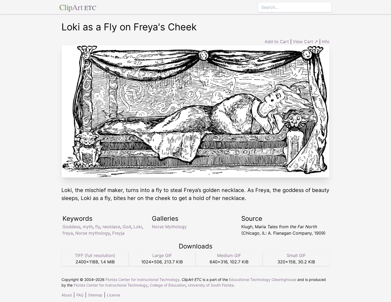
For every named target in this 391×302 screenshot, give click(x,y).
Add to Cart (277, 41)
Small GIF (296, 255)
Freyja (118, 233)
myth (88, 226)
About (66, 295)
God (127, 226)
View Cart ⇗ (305, 41)
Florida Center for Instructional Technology (143, 279)
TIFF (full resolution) (95, 255)
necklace (111, 226)
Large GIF (162, 255)
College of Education (168, 285)
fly (97, 226)
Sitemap (95, 295)
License (113, 295)
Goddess (71, 226)
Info (326, 41)
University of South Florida (211, 285)
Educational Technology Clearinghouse (262, 279)
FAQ (80, 295)
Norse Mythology (169, 226)
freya (68, 233)
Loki (138, 226)
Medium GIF (229, 255)
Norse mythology (92, 233)
